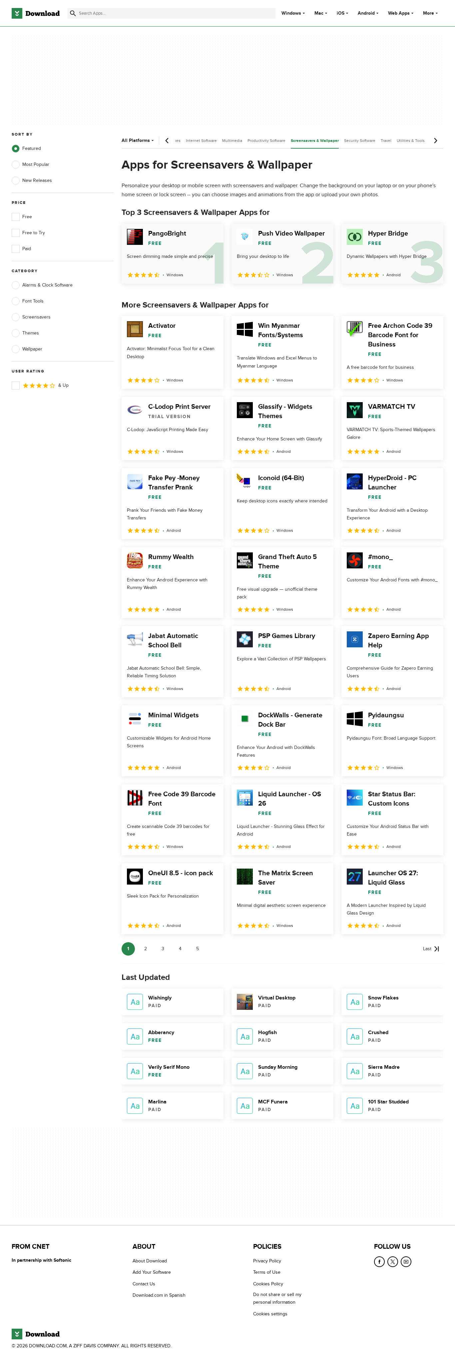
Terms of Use (266, 1272)
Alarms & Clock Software (47, 285)
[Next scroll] (435, 141)
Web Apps (399, 13)
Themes (30, 333)
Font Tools (33, 301)
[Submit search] (73, 13)
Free (27, 217)
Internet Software (201, 140)
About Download (150, 1261)
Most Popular (35, 164)
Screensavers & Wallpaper (315, 140)
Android (366, 13)
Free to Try (33, 233)
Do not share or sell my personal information (277, 1298)
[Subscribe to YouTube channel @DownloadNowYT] (406, 1261)
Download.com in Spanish (159, 1295)
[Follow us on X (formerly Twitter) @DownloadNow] (392, 1261)
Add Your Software (152, 1272)
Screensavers (36, 317)
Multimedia (232, 140)
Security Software (359, 140)
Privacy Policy (267, 1261)
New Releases (37, 180)
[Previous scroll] (167, 141)
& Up (63, 385)
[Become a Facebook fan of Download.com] (379, 1261)
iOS (340, 13)
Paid (26, 249)
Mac (318, 13)
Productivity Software (266, 140)
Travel (386, 140)
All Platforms (136, 140)
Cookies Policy (268, 1284)
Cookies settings (270, 1314)
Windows (291, 13)
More (428, 13)
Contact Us (144, 1284)
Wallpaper (32, 349)
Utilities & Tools (411, 140)
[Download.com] (36, 13)
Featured (31, 148)
